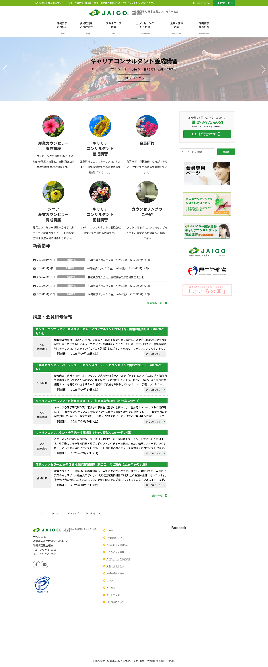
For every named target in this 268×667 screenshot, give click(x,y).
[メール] (44, 564)
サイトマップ (72, 513)
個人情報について (94, 513)
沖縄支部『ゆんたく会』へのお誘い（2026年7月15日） (118, 268)
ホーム (109, 530)
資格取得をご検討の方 (117, 544)
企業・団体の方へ (115, 566)
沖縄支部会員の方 (115, 573)
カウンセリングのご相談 (118, 559)
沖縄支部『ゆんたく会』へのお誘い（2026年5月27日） (120, 285)
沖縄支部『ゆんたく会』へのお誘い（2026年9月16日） (120, 259)
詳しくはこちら (134, 78)
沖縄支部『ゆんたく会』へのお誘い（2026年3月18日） (120, 294)
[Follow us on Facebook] (36, 564)
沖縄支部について (115, 537)
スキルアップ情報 (115, 551)
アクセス (54, 513)
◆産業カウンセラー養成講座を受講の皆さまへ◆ (116, 277)
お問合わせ (226, 3)
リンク (39, 513)
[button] (127, 98)
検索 (226, 152)
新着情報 (71, 259)
